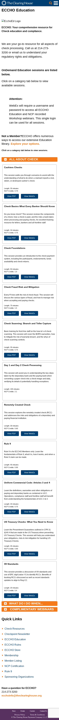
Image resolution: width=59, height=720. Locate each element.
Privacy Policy (19, 715)
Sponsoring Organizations (19, 676)
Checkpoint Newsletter (17, 634)
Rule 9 (8, 671)
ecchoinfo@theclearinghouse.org (22, 695)
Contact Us (43, 711)
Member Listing (13, 660)
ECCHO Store (12, 650)
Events (23, 711)
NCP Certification (14, 666)
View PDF (11, 196)
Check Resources (15, 628)
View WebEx (29, 196)
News (14, 711)
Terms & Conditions (37, 715)
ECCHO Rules (13, 644)
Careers (32, 711)
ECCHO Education (15, 639)
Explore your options (25, 143)
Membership (11, 655)
